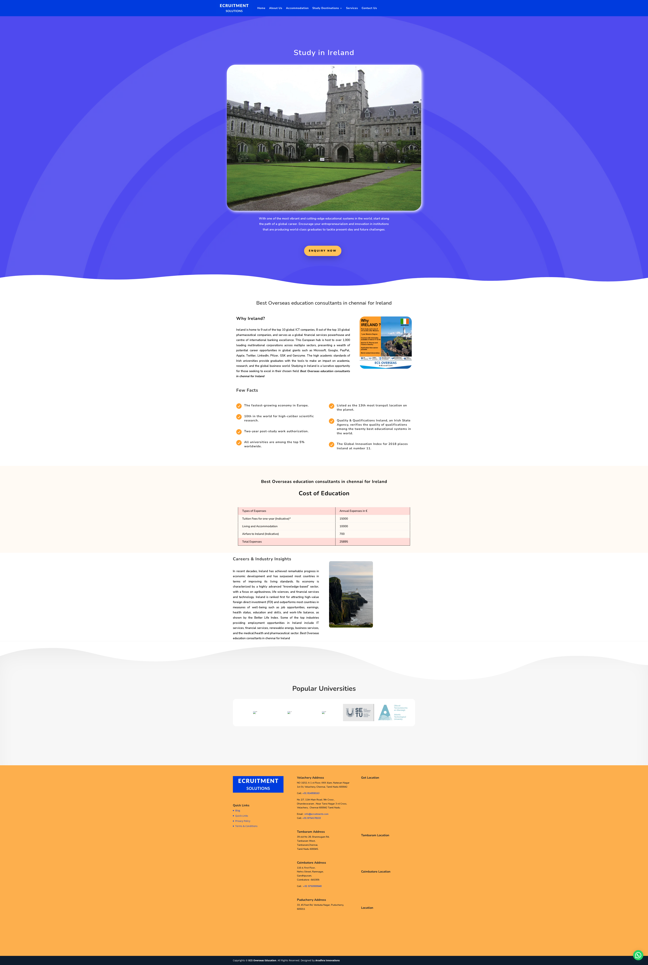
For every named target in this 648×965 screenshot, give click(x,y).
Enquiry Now (323, 251)
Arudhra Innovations (327, 960)
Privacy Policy (242, 821)
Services (352, 8)
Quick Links (241, 815)
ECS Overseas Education (262, 960)
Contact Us (369, 8)
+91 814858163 (310, 793)
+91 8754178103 (311, 818)
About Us (275, 8)
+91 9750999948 (312, 886)
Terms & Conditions (246, 826)
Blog (237, 810)
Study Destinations (325, 8)
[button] (237, 712)
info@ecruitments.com (316, 814)
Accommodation (297, 8)
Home (261, 8)
